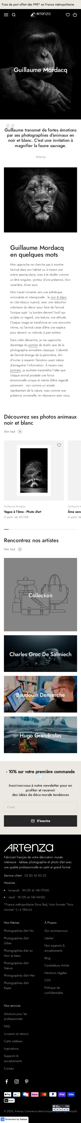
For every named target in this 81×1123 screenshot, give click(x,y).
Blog (47, 958)
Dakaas (23, 1119)
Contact (9, 1068)
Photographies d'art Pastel (16, 985)
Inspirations (11, 1048)
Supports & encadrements (13, 1058)
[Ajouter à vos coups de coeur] (59, 445)
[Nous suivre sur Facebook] (6, 1081)
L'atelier (49, 938)
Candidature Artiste (56, 965)
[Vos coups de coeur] (68, 15)
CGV (47, 980)
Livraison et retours (16, 1034)
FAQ (7, 1026)
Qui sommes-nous (55, 930)
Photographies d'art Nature (16, 965)
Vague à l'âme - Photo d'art (22, 511)
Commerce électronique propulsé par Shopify (51, 1111)
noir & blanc (59, 297)
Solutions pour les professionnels (15, 1016)
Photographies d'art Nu (19, 930)
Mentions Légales (55, 973)
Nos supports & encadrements (54, 948)
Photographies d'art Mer (19, 975)
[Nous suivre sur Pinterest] (26, 1081)
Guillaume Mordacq (14, 506)
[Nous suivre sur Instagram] (16, 1081)
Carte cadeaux (13, 1041)
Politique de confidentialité (53, 990)
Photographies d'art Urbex (16, 941)
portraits (15, 370)
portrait (33, 345)
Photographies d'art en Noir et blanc (18, 953)
